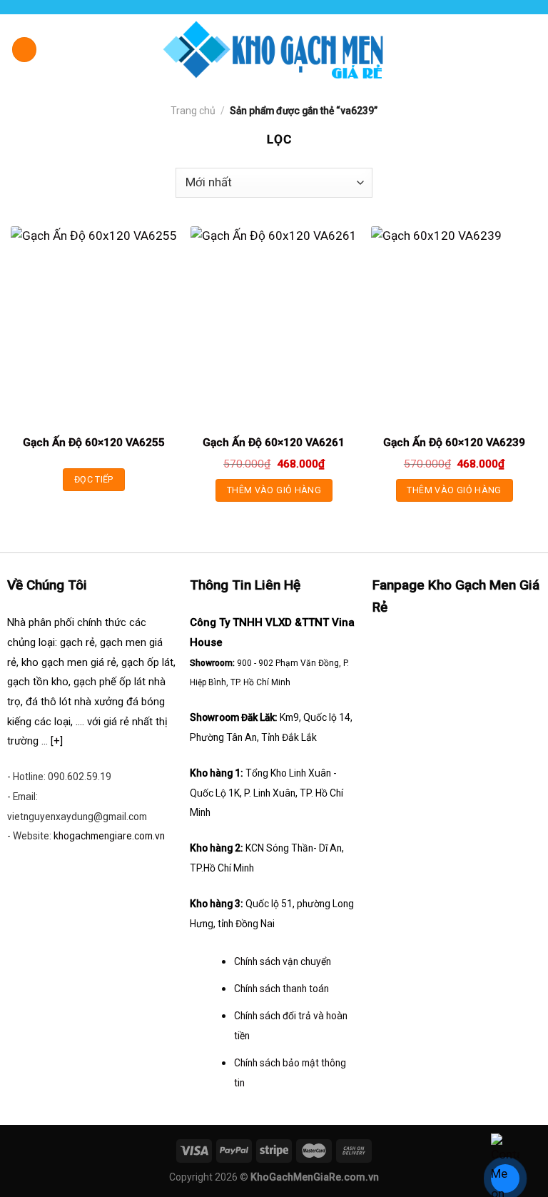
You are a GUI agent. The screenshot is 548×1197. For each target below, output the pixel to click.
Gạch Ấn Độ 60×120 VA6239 (454, 442)
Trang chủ (193, 110)
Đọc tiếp (93, 479)
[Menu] (24, 49)
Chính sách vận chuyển (282, 961)
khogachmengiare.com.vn (109, 836)
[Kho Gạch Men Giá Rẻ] (274, 49)
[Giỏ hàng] (530, 48)
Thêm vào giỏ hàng (274, 490)
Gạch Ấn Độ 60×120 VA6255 (94, 442)
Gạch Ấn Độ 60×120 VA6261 (274, 442)
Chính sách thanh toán (281, 988)
